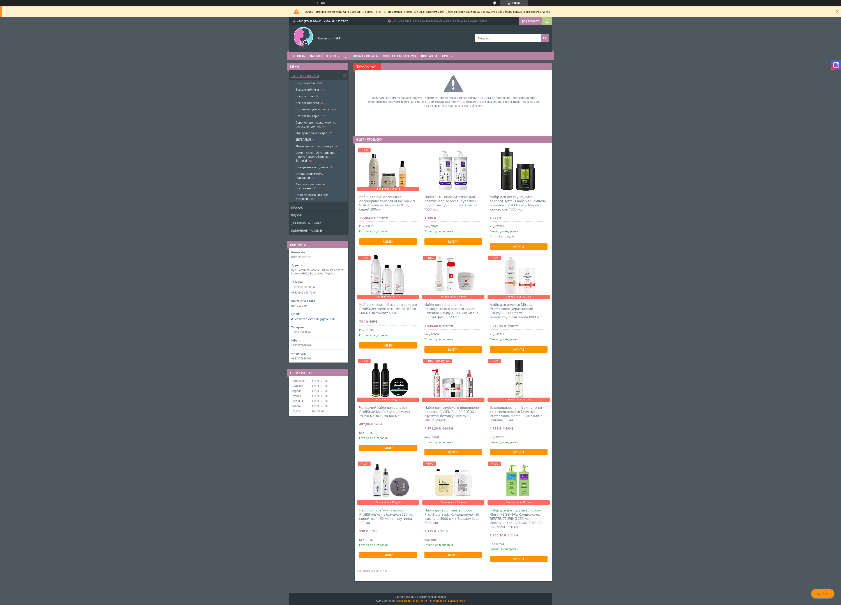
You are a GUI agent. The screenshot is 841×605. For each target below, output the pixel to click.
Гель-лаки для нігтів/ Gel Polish (461, 105)
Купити (388, 241)
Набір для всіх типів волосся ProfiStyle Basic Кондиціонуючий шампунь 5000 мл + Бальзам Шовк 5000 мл (453, 516)
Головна (298, 56)
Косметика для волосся (313, 109)
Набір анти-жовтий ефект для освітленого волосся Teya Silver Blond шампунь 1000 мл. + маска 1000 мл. (450, 203)
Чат (826, 593)
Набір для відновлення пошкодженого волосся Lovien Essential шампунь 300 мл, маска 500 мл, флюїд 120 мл (451, 310)
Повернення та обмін (399, 56)
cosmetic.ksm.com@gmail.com (315, 319)
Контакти (429, 56)
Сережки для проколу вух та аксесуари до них (316, 124)
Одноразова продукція (312, 167)
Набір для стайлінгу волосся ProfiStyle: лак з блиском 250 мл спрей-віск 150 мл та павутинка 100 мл (386, 516)
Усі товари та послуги (370, 571)
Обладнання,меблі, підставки (309, 175)
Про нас (448, 56)
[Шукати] (545, 38)
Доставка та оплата (361, 56)
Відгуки (296, 215)
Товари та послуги (305, 76)
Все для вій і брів (307, 116)
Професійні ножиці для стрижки (312, 196)
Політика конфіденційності (448, 600)
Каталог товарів (323, 56)
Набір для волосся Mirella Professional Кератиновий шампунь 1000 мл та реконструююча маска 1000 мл (515, 310)
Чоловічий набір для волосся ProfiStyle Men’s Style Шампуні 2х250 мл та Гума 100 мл (384, 411)
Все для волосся (307, 102)
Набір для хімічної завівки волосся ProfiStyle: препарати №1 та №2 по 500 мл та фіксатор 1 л (388, 308)
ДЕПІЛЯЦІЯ (303, 139)
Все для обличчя (307, 89)
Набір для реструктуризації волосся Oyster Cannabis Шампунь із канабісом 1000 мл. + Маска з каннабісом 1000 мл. (518, 203)
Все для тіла (304, 96)
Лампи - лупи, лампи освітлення (310, 186)
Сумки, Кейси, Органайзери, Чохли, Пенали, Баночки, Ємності (315, 156)
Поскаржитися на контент (413, 600)
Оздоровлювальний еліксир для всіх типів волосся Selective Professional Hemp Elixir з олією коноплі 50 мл (517, 413)
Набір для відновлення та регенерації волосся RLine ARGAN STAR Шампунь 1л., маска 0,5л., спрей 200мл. (387, 203)
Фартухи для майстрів (311, 133)
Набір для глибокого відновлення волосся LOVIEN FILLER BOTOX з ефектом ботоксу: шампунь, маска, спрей (452, 413)
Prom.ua (441, 596)
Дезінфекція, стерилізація (314, 146)
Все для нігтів (305, 83)
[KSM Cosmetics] (303, 38)
